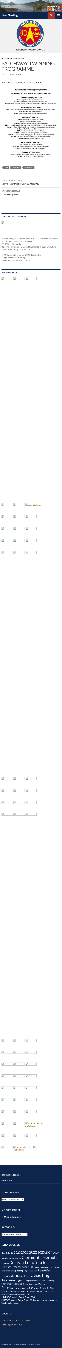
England (56, 1267)
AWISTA (18, 1258)
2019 (10, 1252)
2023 (41, 1252)
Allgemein (7, 58)
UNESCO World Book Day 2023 (16, 1294)
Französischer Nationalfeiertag (17, 1276)
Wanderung (52, 1300)
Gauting (16, 167)
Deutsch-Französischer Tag (17, 1266)
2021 (25, 1252)
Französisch (44, 1270)
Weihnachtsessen (10, 1303)
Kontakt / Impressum (11, 1175)
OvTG (42, 1283)
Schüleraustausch (10, 1291)
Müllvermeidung (9, 1284)
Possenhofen (23, 1288)
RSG (31, 1288)
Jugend (20, 1280)
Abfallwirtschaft (8, 1258)
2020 (17, 1252)
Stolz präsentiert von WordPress (27, 1344)
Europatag (22, 1270)
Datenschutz (7, 1344)
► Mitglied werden (11, 1217)
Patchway (28, 167)
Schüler (50, 1288)
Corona (5, 1263)
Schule (43, 1288)
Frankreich (32, 1271)
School (36, 1288)
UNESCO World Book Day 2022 (36, 1291)
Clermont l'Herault (39, 1257)
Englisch (6, 1270)
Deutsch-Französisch (27, 1262)
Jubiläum (8, 1280)
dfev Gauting (10, 15)
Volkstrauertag (40, 1300)
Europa (14, 1270)
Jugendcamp (31, 1280)
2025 (56, 1252)
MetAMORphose (11, 193)
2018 (4, 1252)
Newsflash (7, 1180)
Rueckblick (18, 58)
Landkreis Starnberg (45, 1281)
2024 (48, 1252)
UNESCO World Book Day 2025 (18, 1300)
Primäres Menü (58, 15)
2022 (6, 167)
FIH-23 (20, 74)
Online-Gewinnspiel (30, 1284)
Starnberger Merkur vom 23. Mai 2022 (20, 182)
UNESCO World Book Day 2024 (18, 1297)
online (19, 1283)
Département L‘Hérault (43, 1267)
